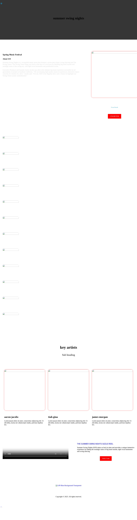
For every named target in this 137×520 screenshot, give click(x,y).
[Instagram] (68, 490)
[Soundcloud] (75, 490)
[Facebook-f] (54, 490)
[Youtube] (82, 490)
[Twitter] (61, 490)
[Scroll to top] (1, 506)
